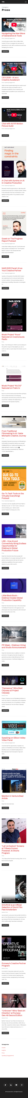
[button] (26, 2)
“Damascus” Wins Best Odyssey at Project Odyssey (12, 690)
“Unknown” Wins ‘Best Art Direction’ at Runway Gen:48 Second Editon (13, 1013)
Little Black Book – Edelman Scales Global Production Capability (12, 597)
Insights (4, 1050)
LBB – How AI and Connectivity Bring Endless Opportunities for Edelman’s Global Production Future (14, 546)
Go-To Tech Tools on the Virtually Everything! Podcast (13, 495)
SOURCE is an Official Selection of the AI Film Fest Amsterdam (12, 907)
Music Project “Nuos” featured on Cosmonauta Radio (13, 336)
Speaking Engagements (10, 38)
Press (3, 38)
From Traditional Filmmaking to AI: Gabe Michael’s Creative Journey (14, 433)
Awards (3, 695)
